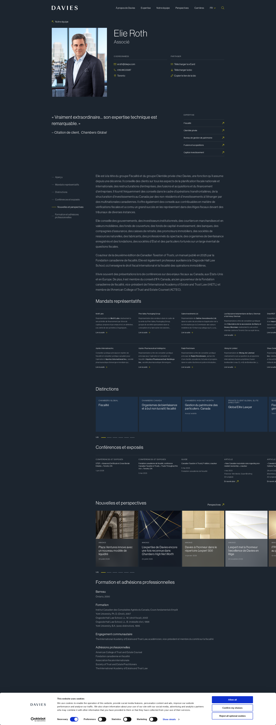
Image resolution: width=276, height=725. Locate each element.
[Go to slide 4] (120, 437)
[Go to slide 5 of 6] (126, 572)
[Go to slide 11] (161, 500)
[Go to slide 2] (109, 437)
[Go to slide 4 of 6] (120, 572)
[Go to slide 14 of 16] (179, 386)
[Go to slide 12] (166, 500)
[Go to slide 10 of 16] (156, 386)
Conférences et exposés (67, 199)
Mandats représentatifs (67, 184)
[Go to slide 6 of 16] (133, 386)
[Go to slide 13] (172, 500)
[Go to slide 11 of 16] (161, 386)
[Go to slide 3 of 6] (115, 572)
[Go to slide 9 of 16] (150, 386)
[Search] (222, 7)
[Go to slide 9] (149, 500)
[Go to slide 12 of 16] (167, 386)
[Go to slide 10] (155, 500)
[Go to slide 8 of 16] (144, 386)
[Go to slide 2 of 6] (109, 572)
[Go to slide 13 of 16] (173, 386)
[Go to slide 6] (132, 437)
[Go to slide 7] (138, 500)
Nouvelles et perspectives (70, 207)
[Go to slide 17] (195, 500)
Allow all (232, 699)
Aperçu (59, 177)
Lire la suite (100, 333)
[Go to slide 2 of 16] (110, 386)
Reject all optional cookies (232, 716)
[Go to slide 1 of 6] (103, 572)
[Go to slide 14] (178, 500)
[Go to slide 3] (115, 437)
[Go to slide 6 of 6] (132, 572)
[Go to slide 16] (189, 500)
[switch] (102, 719)
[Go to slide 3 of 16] (115, 386)
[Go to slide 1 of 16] (104, 386)
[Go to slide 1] (103, 437)
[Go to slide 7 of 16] (138, 386)
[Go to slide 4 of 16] (121, 386)
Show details (169, 719)
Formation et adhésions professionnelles (67, 216)
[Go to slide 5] (126, 437)
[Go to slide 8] (143, 500)
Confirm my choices (232, 708)
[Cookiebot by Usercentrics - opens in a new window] (38, 719)
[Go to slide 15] (184, 500)
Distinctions (61, 192)
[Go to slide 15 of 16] (184, 386)
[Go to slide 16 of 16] (190, 386)
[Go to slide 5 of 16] (127, 386)
